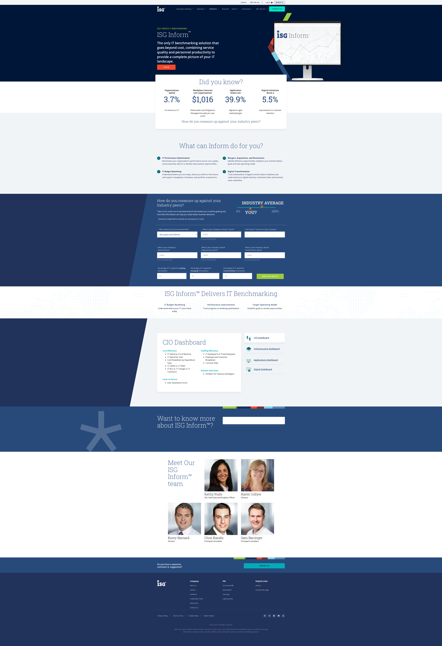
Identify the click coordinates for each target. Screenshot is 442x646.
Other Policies (209, 616)
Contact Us (277, 9)
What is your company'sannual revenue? (167, 248)
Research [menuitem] (225, 9)
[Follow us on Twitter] (269, 615)
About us (193, 585)
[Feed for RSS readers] (283, 615)
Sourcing (226, 594)
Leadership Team (196, 599)
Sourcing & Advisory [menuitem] (184, 9)
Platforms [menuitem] (213, 9)
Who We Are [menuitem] (260, 9)
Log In (166, 67)
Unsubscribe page (262, 590)
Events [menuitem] (234, 9)
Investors (193, 594)
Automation (227, 590)
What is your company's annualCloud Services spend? (257, 248)
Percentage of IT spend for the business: (171, 269)
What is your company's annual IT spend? (217, 229)
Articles (258, 585)
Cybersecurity (228, 599)
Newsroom (194, 603)
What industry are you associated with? (173, 229)
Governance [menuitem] (246, 9)
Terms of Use (178, 616)
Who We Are (254, 2)
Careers (243, 2)
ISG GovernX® (228, 585)
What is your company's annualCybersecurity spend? (213, 248)
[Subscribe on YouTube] (278, 615)
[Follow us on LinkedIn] (274, 615)
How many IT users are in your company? (261, 229)
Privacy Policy (163, 616)
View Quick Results (270, 276)
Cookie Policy (194, 616)
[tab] (265, 337)
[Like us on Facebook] (264, 615)
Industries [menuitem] (200, 9)
